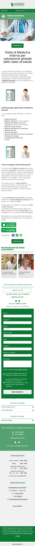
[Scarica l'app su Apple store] (16, 301)
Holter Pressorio (7, 410)
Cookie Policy (26, 531)
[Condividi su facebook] (13, 235)
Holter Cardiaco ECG (8, 407)
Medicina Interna (6, 420)
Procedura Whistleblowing (13, 531)
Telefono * (6, 346)
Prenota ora (17, 46)
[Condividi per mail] (17, 235)
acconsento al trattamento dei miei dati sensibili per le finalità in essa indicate (16, 374)
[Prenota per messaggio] (30, 10)
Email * (5, 339)
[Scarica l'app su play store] (19, 301)
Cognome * (6, 319)
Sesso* (5, 326)
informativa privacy (21, 369)
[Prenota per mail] (26, 10)
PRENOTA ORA (20, 10)
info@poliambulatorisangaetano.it (18, 499)
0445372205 (24, 210)
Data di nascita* (7, 332)
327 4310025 (25, 294)
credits (17, 536)
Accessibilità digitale (26, 533)
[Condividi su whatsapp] (21, 235)
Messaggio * (7, 359)
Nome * (5, 313)
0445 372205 (12, 294)
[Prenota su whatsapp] (33, 10)
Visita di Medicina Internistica (20, 199)
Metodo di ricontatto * (9, 352)
